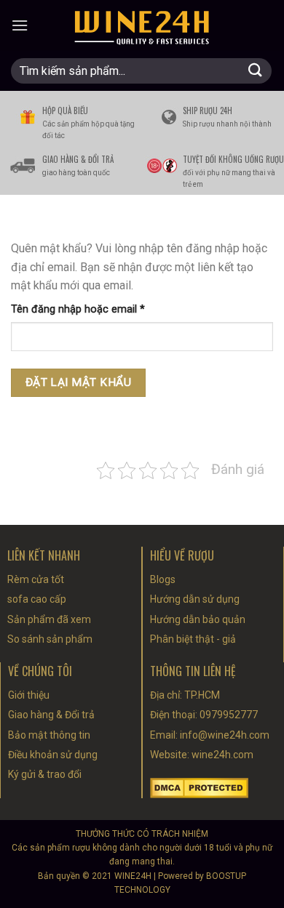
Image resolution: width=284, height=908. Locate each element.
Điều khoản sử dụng (53, 754)
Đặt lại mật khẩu (78, 382)
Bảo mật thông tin (49, 735)
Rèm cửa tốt (35, 579)
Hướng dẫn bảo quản (197, 619)
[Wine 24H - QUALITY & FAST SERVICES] (142, 25)
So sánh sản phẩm (49, 639)
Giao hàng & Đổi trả (51, 714)
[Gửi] (255, 71)
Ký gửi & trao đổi (45, 774)
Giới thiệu (29, 695)
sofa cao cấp (36, 599)
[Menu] (19, 25)
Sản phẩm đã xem (49, 619)
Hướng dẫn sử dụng (195, 599)
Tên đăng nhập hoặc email (89, 310)
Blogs (162, 579)
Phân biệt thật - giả (193, 639)
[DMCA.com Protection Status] (199, 787)
